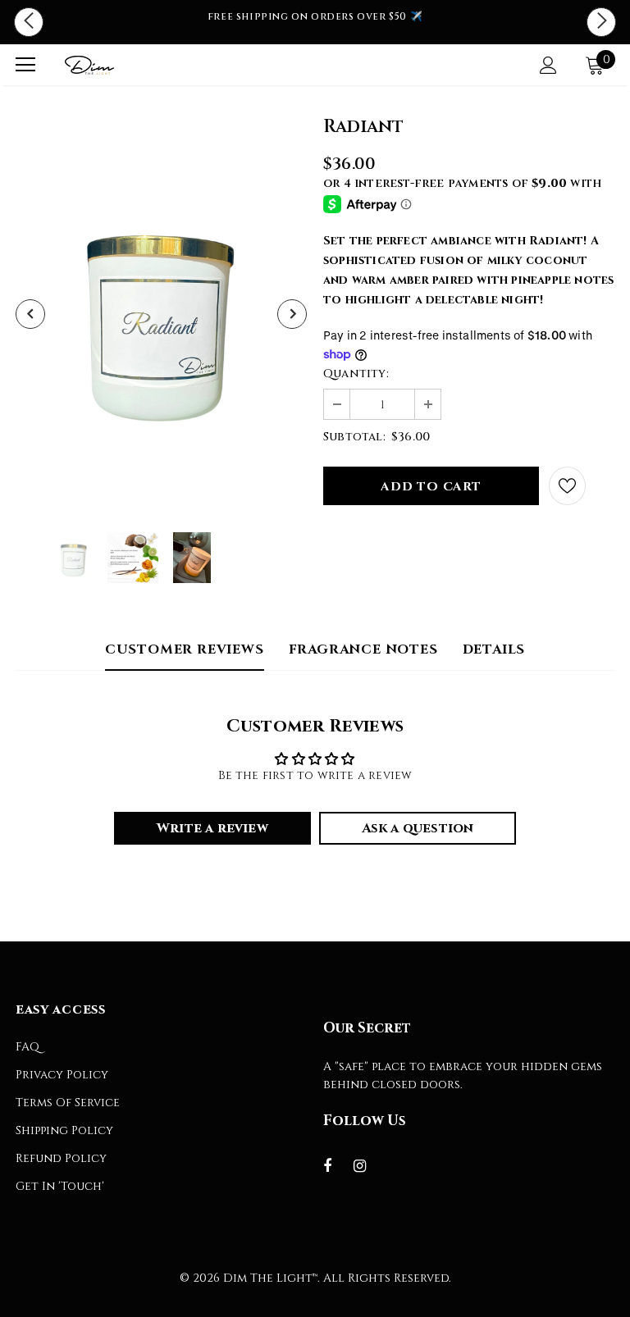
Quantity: (356, 373)
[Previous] (30, 314)
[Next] (292, 314)
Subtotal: (354, 436)
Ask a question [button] (418, 828)
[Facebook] (338, 1165)
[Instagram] (368, 1165)
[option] (315, 16)
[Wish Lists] (567, 486)
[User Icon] (548, 65)
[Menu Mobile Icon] (25, 65)
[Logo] (89, 64)
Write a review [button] (212, 828)
